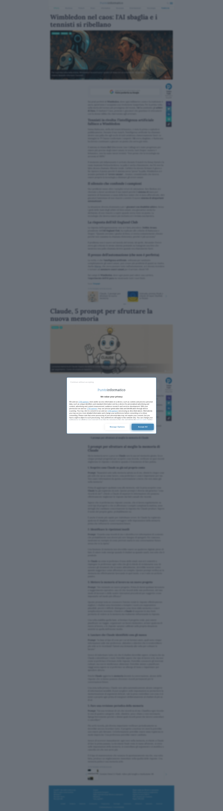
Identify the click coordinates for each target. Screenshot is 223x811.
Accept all (143, 427)
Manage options (117, 427)
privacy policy (142, 420)
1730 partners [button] (83, 402)
